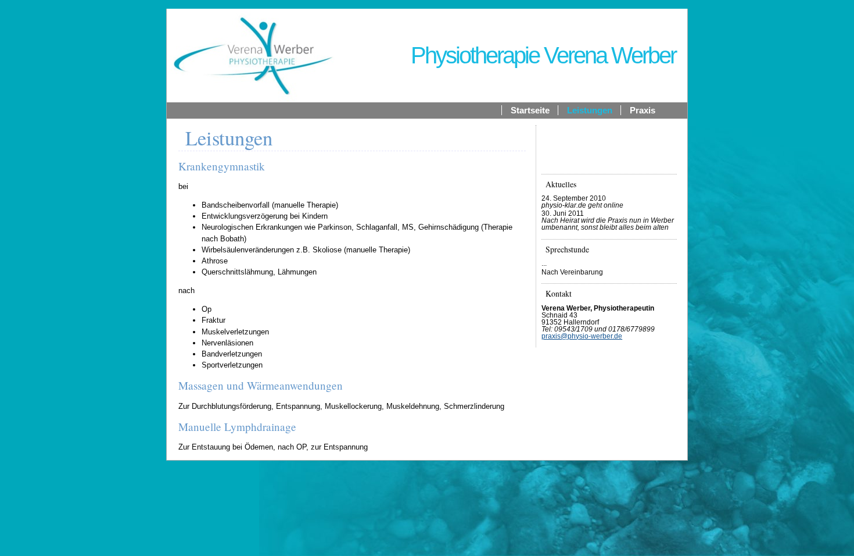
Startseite (530, 110)
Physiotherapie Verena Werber (543, 55)
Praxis (642, 110)
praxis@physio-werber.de (581, 336)
